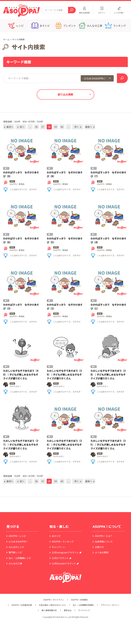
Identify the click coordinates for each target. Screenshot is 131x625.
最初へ (9, 126)
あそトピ (56, 536)
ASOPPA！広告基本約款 (22, 605)
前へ (21, 126)
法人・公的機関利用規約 (83, 605)
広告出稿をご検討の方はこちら (52, 605)
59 (55, 126)
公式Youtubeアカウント (64, 563)
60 (62, 126)
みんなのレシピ (16, 547)
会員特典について (104, 541)
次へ (76, 126)
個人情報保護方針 (49, 610)
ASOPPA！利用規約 (79, 600)
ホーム (6, 39)
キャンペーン (58, 547)
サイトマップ (84, 610)
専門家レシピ (15, 552)
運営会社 (67, 610)
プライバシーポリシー (110, 605)
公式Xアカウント (60, 558)
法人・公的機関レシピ (20, 558)
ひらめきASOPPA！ (18, 541)
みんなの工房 (15, 563)
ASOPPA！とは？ (103, 536)
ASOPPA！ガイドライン (53, 600)
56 (36, 126)
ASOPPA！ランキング (63, 541)
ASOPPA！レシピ (17, 536)
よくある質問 (101, 552)
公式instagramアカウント (65, 552)
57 (43, 126)
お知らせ (99, 547)
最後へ (88, 126)
